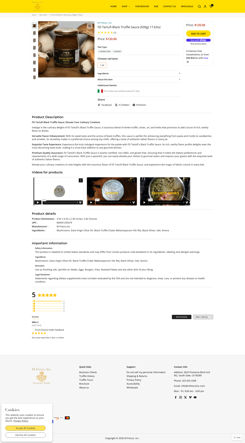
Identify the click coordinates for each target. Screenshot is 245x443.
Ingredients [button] (103, 73)
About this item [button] (105, 79)
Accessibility (133, 383)
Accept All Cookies (25, 428)
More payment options (198, 44)
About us (84, 387)
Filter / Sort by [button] (202, 317)
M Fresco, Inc (105, 22)
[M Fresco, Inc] (37, 6)
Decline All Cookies (25, 434)
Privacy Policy (21, 420)
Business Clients (88, 372)
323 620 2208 (189, 380)
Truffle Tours (86, 379)
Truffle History (87, 376)
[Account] (205, 6)
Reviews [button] (35, 317)
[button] (199, 6)
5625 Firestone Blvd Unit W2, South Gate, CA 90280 (192, 374)
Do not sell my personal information (146, 372)
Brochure (84, 383)
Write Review (181, 317)
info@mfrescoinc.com (193, 385)
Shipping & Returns (137, 376)
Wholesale (132, 387)
